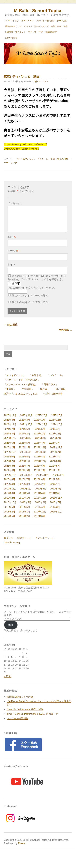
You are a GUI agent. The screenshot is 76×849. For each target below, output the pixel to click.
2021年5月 (54, 465)
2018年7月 (55, 502)
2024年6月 (24, 429)
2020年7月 (24, 479)
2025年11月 (26, 415)
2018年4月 (39, 507)
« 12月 (7, 676)
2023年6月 (9, 442)
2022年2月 (9, 461)
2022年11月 (56, 447)
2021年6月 (39, 465)
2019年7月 (55, 488)
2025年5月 (57, 415)
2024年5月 (39, 429)
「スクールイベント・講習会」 (20, 384)
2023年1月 (24, 447)
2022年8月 (40, 452)
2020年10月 (42, 475)
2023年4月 (39, 442)
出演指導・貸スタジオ (15, 32)
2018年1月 (24, 511)
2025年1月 (39, 419)
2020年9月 (58, 475)
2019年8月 (40, 488)
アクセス (32, 32)
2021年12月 (40, 461)
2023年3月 (54, 442)
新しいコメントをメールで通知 (30, 295)
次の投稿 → (65, 329)
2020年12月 (10, 475)
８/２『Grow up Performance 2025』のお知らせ (32, 713)
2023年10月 (10, 438)
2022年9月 (25, 452)
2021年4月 (9, 470)
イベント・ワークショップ (36, 26)
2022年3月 (54, 456)
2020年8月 (9, 479)
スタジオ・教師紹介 (45, 21)
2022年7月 (55, 452)
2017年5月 (9, 516)
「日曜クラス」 (49, 384)
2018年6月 (9, 507)
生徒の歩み (56, 26)
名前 (12, 236)
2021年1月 (54, 470)
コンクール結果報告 (17, 718)
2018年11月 (56, 497)
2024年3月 (9, 433)
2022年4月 (39, 456)
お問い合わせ (11, 38)
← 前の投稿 (11, 324)
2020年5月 (54, 479)
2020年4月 (9, 484)
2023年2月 (9, 447)
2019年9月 (25, 488)
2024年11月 (10, 424)
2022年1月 (24, 461)
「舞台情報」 (60, 389)
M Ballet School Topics (38, 10)
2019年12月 (10, 488)
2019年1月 (24, 497)
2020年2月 (39, 484)
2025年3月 (24, 419)
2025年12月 (10, 415)
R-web (21, 843)
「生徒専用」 (27, 389)
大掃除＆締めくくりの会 (20, 696)
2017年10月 (56, 511)
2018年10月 (10, 502)
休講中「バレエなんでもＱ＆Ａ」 (22, 393)
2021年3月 (24, 470)
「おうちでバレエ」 (26, 159)
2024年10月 (26, 424)
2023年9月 (25, 438)
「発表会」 (44, 389)
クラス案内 (62, 21)
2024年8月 (57, 424)
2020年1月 (54, 484)
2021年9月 (55, 461)
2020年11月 (26, 475)
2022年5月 (24, 456)
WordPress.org (12, 542)
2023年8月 (40, 438)
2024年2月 (24, 433)
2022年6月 (9, 456)
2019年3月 (54, 493)
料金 (66, 26)
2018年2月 (9, 511)
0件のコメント (41, 81)
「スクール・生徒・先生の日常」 (53, 159)
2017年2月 (24, 516)
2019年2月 (9, 497)
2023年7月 (55, 438)
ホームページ (27, 21)
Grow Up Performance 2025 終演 (25, 709)
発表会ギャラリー (13, 26)
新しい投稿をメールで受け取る (30, 302)
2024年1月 (39, 433)
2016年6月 (39, 516)
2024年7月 (9, 429)
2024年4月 (54, 429)
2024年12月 (55, 419)
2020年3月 (24, 484)
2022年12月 (40, 447)
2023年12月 (55, 433)
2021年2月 (39, 470)
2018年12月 (40, 497)
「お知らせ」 (36, 375)
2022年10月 (10, 452)
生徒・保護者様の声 (48, 32)
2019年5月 (24, 493)
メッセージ (15, 203)
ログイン (8, 538)
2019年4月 (39, 493)
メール (13, 250)
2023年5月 (24, 442)
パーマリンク (10, 162)
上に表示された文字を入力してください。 (32, 287)
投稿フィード (24, 538)
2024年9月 (42, 424)
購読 (10, 624)
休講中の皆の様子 (53, 393)
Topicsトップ (12, 21)
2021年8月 (9, 465)
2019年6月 (9, 493)
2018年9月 (25, 502)
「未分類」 (10, 389)
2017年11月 (40, 511)
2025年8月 (42, 415)
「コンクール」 (55, 375)
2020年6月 (39, 479)
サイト (11, 264)
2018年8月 (40, 502)
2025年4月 (9, 419)
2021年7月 (24, 465)
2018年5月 (24, 507)
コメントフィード (44, 538)
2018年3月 (54, 507)
